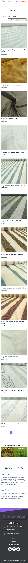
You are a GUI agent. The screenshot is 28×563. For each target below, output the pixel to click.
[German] (24, 1)
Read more (4, 54)
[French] (22, 1)
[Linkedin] (14, 549)
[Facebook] (10, 549)
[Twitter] (18, 549)
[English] (20, 1)
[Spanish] (26, 1)
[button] (17, 1)
